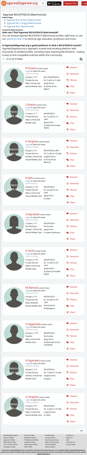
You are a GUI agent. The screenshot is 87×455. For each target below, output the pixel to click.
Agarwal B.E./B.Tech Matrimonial (24, 19)
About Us (69, 438)
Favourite (74, 73)
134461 (44, 105)
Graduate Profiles (9, 447)
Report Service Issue (52, 442)
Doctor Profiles (9, 438)
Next (81, 431)
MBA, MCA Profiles (10, 442)
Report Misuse (50, 447)
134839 (47, 215)
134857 (45, 68)
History (73, 80)
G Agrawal (31, 214)
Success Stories (50, 438)
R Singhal (31, 141)
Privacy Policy (70, 444)
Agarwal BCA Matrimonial (20, 26)
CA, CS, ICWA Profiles (10, 444)
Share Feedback (50, 444)
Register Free (70, 3)
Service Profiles (29, 435)
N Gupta (30, 68)
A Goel (29, 250)
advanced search (15, 38)
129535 (49, 324)
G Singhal (31, 397)
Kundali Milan (49, 435)
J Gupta (30, 104)
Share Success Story (52, 440)
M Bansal (31, 287)
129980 (46, 397)
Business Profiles (30, 438)
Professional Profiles (31, 440)
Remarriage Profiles (31, 444)
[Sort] (81, 59)
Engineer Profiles (9, 440)
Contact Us (70, 435)
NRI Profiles (28, 447)
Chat (71, 86)
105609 (46, 142)
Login (27, 71)
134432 (46, 288)
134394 (43, 251)
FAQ (67, 440)
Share (72, 92)
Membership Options (11, 435)
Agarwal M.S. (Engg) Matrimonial (24, 23)
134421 (42, 178)
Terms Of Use (70, 442)
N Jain (29, 178)
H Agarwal (32, 360)
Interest (73, 67)
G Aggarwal (32, 324)
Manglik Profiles (29, 442)
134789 (47, 361)
